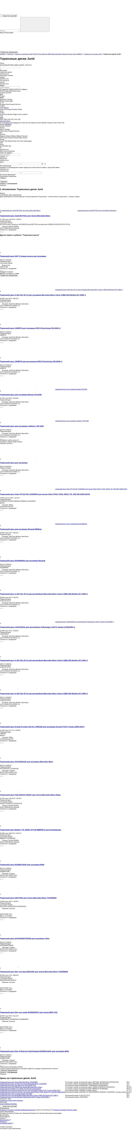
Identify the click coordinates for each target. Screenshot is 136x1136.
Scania (70, 54)
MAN (49, 54)
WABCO (79, 54)
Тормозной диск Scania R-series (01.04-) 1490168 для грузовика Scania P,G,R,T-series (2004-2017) (42, 727)
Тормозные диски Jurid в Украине (11, 1100)
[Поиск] (34, 24)
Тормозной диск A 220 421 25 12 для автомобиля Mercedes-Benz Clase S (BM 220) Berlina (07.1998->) (44, 594)
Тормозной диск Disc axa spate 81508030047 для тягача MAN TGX (28, 1012)
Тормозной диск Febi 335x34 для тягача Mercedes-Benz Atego (21, 1087)
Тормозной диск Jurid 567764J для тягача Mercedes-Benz (25, 216)
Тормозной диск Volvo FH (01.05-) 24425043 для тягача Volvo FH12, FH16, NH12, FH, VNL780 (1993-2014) (45, 494)
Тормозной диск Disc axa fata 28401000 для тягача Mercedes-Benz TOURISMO (34, 972)
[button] (68, 42)
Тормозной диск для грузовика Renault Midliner (21, 529)
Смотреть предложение (9, 1070)
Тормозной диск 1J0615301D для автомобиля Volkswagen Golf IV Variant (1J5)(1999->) (37, 627)
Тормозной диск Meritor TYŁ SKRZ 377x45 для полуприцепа (20, 1089)
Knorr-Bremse (42, 54)
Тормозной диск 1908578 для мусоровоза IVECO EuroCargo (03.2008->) (31, 361)
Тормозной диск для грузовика (13, 463)
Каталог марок (72, 1110)
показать (4, 181)
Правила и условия (6, 1110)
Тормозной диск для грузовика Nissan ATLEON (21, 395)
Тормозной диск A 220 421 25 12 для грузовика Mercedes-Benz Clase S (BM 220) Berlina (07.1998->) (43, 295)
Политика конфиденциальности (24, 1110)
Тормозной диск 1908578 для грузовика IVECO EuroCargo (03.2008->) (30, 328)
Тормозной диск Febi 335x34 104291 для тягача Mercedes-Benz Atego (30, 795)
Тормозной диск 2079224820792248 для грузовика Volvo (24, 938)
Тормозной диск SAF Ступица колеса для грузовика (23, 256)
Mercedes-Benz (57, 54)
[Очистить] (0, 69)
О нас (2, 1104)
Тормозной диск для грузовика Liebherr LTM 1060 (22, 426)
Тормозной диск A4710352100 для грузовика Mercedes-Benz (26, 762)
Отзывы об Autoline (60, 1110)
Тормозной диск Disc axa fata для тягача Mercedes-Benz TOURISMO (23, 1084)
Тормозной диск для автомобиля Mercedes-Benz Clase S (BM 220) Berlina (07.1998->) (29, 1095)
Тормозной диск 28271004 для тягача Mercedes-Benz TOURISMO (28, 898)
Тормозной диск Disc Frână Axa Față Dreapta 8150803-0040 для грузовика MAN (34, 1051)
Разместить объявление (9, 275)
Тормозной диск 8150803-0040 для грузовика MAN (22, 865)
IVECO (35, 54)
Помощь (7, 1104)
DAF (31, 54)
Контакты (13, 1104)
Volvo (75, 54)
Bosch (27, 54)
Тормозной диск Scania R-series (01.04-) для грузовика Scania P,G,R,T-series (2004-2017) (30, 1090)
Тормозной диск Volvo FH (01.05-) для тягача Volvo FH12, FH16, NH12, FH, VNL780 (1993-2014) (32, 1092)
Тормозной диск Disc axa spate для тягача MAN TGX (18, 1085)
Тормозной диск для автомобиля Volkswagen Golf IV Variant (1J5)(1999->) (25, 1097)
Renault (64, 54)
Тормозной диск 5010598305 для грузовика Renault (22, 561)
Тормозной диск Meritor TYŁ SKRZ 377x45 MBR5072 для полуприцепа (30, 830)
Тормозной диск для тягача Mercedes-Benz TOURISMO (19, 1082)
